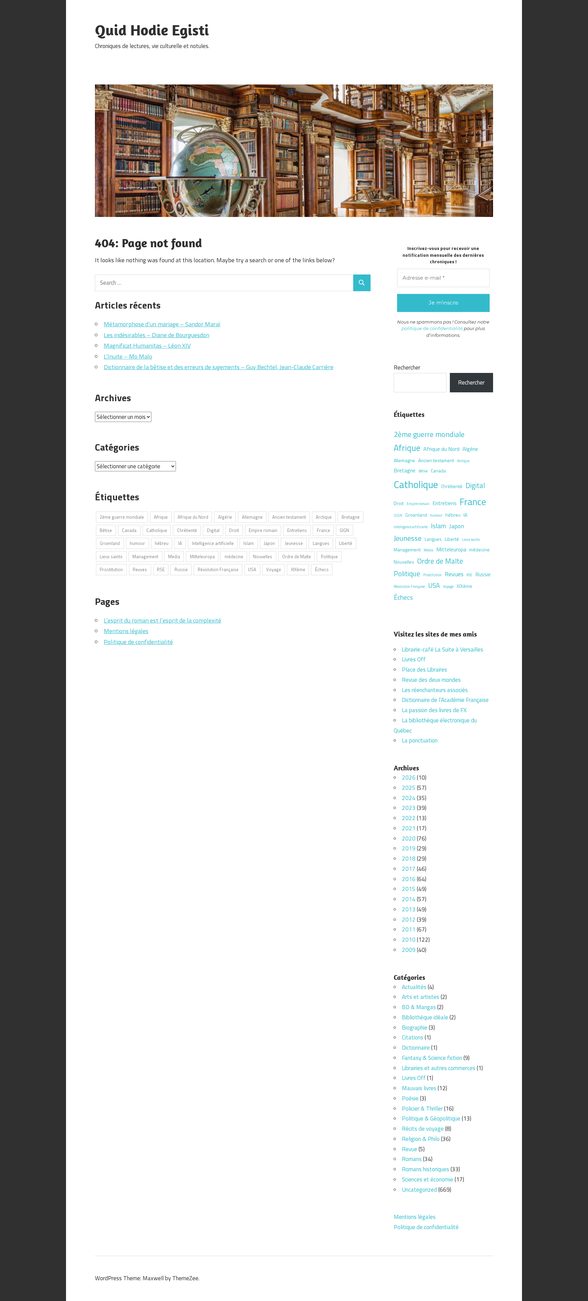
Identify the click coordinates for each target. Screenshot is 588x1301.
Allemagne (252, 517)
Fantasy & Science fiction (432, 1057)
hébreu (161, 543)
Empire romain (263, 530)
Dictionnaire (416, 1047)
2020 (408, 838)
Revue (409, 1149)
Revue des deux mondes (431, 679)
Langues (321, 543)
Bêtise (106, 530)
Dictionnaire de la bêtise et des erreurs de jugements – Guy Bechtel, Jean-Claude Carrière (218, 367)
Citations (412, 1037)
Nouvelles (262, 556)
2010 (408, 939)
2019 (408, 848)
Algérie (225, 517)
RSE (161, 569)
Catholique (156, 530)
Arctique (324, 517)
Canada (129, 530)
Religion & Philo (421, 1138)
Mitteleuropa (202, 556)
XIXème (298, 569)
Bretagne (351, 517)
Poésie (410, 1098)
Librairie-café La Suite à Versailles (442, 649)
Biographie (414, 1027)
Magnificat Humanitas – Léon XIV (147, 345)
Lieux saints (111, 556)
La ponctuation (420, 740)
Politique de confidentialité (138, 641)
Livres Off (414, 659)
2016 (408, 879)
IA (180, 543)
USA (252, 569)
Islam (248, 543)
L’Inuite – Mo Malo (128, 356)
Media (174, 556)
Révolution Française (218, 569)
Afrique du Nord (193, 517)
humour (137, 543)
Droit (234, 530)
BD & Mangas (419, 1007)
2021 (408, 828)
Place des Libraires (424, 669)
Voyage (273, 569)
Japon (269, 543)
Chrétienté (187, 530)
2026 (408, 777)
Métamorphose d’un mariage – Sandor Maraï (162, 324)
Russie (181, 569)
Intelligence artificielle (213, 543)
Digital (213, 530)
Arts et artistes (420, 996)
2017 (408, 868)
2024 (408, 798)
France (323, 530)
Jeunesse (294, 543)
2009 (408, 949)
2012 (408, 919)
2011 (408, 929)
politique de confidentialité (432, 328)
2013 (408, 909)
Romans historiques (425, 1169)
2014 (408, 899)
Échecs (322, 569)
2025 (408, 787)
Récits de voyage (423, 1128)
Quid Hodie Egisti (152, 30)
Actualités (414, 987)
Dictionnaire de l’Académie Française (445, 699)
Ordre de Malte (296, 556)
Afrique (161, 517)
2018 (408, 858)
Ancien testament (289, 517)
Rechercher (407, 367)
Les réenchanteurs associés (435, 690)
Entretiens (297, 530)
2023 (408, 807)
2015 (408, 888)
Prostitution (111, 569)
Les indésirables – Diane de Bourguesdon (156, 335)
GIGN (344, 530)
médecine (234, 556)
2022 (408, 818)
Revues (140, 569)
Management (145, 556)
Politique (329, 556)
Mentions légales (126, 631)
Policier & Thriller (422, 1108)
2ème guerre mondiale (122, 517)
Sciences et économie (427, 1179)
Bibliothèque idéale (425, 1017)
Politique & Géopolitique (431, 1118)
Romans (412, 1159)
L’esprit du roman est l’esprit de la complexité (162, 620)
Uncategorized (419, 1189)
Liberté (345, 543)
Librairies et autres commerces (438, 1068)
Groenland (110, 543)
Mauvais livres (419, 1088)
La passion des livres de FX (434, 710)
